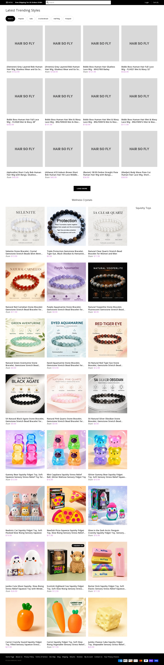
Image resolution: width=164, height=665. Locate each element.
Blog (58, 657)
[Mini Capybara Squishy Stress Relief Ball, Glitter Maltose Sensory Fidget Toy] (66, 449)
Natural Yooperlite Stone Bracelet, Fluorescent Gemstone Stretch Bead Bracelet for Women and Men (106, 308)
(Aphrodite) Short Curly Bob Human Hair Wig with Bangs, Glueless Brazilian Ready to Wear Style (24, 173)
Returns (72, 657)
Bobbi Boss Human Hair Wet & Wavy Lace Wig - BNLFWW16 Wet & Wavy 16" (101, 120)
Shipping (65, 657)
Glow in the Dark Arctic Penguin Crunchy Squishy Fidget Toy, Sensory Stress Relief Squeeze (106, 531)
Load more (82, 188)
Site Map (52, 657)
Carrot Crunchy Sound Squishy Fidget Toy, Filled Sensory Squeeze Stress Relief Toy (24, 643)
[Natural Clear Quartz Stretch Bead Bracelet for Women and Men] (107, 226)
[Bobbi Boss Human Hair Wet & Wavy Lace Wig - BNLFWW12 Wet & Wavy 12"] (139, 96)
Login (147, 2)
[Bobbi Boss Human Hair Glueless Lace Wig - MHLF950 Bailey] (101, 43)
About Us (19, 657)
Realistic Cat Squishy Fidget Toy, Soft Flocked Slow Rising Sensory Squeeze (24, 531)
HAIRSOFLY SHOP (15, 660)
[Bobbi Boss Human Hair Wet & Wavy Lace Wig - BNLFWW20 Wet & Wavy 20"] (63, 96)
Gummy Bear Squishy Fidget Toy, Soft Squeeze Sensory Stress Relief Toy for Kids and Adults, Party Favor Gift (24, 475)
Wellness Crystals (82, 200)
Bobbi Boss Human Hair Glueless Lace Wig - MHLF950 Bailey (99, 68)
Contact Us (98, 657)
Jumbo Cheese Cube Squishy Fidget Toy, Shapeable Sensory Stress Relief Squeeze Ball (106, 643)
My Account (88, 657)
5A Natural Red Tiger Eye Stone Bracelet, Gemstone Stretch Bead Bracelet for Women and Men (104, 364)
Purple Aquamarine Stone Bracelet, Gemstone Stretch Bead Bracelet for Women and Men (65, 308)
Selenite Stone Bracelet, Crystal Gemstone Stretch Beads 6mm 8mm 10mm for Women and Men (23, 252)
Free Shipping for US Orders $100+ (28, 2)
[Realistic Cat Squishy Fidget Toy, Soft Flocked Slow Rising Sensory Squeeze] (25, 505)
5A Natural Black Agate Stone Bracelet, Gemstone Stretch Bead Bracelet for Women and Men (25, 419)
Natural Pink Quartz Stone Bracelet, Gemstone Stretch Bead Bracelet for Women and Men (65, 419)
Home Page (10, 657)
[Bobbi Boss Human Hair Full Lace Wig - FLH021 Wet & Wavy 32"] (139, 43)
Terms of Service (41, 657)
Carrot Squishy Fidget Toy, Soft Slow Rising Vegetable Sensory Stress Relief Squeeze (65, 643)
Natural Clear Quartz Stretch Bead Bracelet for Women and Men (105, 252)
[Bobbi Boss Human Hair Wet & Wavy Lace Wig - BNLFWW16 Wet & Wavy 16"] (101, 96)
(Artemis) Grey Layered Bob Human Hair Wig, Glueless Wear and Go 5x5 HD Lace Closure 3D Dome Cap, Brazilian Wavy (62, 68)
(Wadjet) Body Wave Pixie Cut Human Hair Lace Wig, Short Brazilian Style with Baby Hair (136, 173)
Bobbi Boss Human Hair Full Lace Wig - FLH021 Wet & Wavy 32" (137, 68)
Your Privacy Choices (111, 657)
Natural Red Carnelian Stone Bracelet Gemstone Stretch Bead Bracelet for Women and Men (24, 308)
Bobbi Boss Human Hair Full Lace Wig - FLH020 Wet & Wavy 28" (23, 120)
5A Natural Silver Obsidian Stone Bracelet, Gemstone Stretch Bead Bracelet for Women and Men (104, 419)
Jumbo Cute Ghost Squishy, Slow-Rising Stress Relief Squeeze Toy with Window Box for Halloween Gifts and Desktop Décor (25, 587)
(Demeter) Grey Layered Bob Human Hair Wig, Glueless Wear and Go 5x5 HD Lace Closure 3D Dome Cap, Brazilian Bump (24, 68)
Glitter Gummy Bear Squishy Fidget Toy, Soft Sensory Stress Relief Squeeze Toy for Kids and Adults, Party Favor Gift (107, 475)
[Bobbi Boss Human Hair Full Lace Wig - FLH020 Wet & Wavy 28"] (25, 96)
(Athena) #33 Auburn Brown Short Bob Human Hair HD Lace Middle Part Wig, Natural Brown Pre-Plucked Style (61, 173)
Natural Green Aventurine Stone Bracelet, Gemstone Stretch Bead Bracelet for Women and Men (22, 364)
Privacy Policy (29, 657)
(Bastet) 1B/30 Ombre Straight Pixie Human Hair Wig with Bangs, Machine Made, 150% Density (100, 173)
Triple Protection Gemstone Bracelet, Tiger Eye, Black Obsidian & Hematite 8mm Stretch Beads (65, 252)
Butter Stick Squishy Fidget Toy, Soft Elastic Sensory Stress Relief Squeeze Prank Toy (106, 587)
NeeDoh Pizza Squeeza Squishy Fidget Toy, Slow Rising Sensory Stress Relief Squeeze (65, 531)
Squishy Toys (143, 208)
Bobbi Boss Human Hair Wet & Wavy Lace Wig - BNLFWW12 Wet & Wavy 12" (139, 120)
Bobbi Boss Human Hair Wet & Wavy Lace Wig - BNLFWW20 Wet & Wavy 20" (63, 120)
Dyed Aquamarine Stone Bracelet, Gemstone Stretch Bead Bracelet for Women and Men (65, 364)
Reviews (80, 657)
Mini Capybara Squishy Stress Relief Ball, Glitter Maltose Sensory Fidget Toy (66, 475)
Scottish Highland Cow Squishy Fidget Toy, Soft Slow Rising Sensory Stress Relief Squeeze (65, 587)
